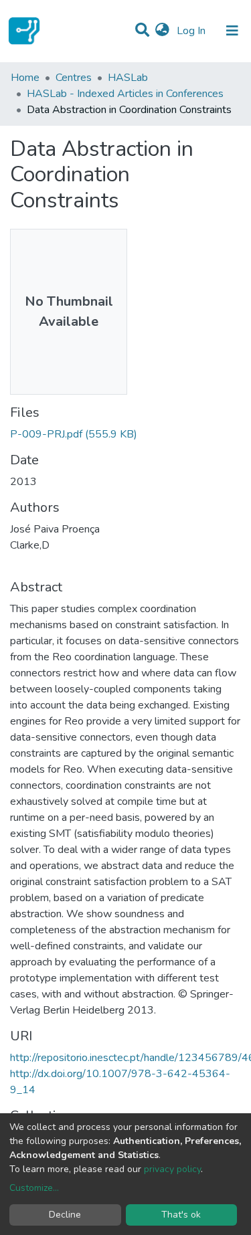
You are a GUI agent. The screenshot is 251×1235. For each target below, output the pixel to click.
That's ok (181, 1214)
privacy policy (172, 1169)
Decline (65, 1214)
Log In (192, 30)
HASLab (128, 77)
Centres (74, 77)
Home (25, 77)
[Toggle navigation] (232, 30)
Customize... (34, 1187)
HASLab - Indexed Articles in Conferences (125, 93)
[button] (162, 31)
